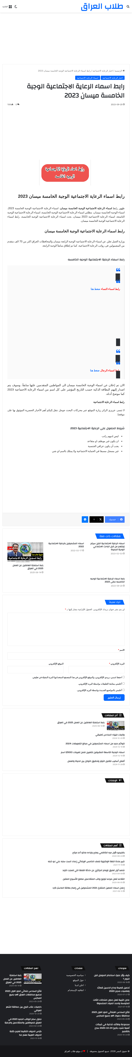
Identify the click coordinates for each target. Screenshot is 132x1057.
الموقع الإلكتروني (56, 663)
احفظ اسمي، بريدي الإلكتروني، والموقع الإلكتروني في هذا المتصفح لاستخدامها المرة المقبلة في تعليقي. (77, 677)
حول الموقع (78, 980)
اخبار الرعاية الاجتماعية (103, 70)
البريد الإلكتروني (117, 663)
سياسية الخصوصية (75, 975)
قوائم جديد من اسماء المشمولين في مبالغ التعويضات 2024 (95, 744)
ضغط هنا (95, 289)
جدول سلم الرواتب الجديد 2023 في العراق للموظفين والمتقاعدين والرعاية (23, 1021)
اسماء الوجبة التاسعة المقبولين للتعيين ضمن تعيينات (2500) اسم (93, 752)
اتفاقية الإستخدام (76, 990)
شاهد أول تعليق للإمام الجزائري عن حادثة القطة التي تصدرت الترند (94, 870)
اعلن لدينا (79, 985)
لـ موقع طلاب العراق (73, 1051)
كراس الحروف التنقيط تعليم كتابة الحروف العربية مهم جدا (26, 1033)
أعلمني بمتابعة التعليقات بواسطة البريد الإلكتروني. (100, 683)
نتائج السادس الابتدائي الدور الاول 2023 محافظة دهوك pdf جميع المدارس (111, 1014)
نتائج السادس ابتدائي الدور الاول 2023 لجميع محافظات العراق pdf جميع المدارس (23, 994)
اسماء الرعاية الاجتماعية (87, 77)
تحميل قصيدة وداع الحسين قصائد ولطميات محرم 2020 (113, 989)
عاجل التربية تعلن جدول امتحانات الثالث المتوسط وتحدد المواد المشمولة (111, 1002)
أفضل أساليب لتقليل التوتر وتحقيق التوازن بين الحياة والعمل (96, 761)
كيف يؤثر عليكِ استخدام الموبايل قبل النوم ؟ (112, 977)
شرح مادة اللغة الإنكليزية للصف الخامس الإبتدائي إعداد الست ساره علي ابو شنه (86, 861)
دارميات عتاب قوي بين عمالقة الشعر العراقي (24, 1009)
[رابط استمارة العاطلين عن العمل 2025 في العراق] (25, 552)
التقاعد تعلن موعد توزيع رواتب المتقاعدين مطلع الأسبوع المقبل (94, 879)
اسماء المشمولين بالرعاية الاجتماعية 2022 (66, 545)
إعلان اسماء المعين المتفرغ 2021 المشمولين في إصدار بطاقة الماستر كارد (88, 888)
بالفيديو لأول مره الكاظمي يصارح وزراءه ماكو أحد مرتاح (98, 853)
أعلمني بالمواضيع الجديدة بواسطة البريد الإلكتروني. (99, 690)
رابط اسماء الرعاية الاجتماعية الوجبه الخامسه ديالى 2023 (107, 580)
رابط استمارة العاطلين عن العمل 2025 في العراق (28, 567)
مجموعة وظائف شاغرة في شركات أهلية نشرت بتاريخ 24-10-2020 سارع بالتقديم (112, 1027)
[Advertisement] (66, 38)
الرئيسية (119, 70)
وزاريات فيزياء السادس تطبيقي (110, 735)
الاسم (121, 650)
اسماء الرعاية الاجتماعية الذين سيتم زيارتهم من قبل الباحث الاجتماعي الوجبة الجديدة (107, 546)
